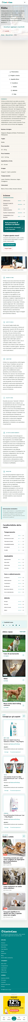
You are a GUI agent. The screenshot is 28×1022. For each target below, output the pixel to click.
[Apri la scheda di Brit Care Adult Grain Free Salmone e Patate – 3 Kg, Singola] (14, 727)
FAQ (15, 94)
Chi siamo (3, 980)
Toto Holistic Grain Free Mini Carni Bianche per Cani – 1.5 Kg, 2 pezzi (14, 778)
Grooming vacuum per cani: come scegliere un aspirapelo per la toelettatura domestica (13, 860)
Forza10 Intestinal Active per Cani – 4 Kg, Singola (14, 816)
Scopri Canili (8, 248)
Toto (5, 774)
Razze (2, 951)
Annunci (3, 943)
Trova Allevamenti (10, 244)
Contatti (3, 982)
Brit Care (6, 738)
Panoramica (14, 72)
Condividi (6, 31)
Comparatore (4, 965)
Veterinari (3, 953)
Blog (2, 955)
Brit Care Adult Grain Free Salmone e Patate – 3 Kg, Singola (14, 740)
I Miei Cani (3, 970)
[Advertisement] (14, 55)
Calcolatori (4, 968)
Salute (15, 87)
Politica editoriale (5, 984)
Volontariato (4, 945)
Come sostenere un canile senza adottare (12, 887)
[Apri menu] (24, 2)
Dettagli (6, 752)
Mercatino (3, 947)
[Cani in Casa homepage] (12, 2)
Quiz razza (3, 963)
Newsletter (4, 972)
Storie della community (7, 957)
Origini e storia (15, 75)
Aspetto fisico (15, 79)
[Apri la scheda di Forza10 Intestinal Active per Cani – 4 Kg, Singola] (14, 803)
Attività (15, 90)
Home (2, 35)
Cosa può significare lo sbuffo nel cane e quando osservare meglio (12, 913)
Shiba (6, 679)
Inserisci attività (5, 978)
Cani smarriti (4, 949)
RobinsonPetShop (15, 744)
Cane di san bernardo (11, 654)
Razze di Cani (9, 35)
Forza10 (6, 813)
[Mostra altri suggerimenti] (23, 716)
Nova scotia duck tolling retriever (12, 704)
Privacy (3, 986)
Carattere (15, 83)
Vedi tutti (22, 632)
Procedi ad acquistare (15, 752)
